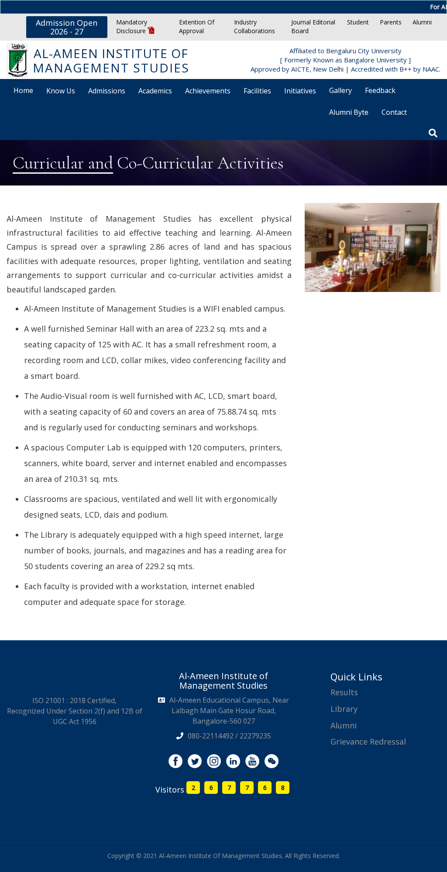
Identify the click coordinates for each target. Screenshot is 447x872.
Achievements (207, 91)
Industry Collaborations (254, 26)
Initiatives (300, 91)
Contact (394, 112)
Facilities (257, 91)
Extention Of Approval (196, 26)
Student (358, 22)
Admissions (106, 91)
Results (344, 692)
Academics (155, 91)
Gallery (340, 90)
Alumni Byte (348, 112)
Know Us (60, 91)
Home (23, 90)
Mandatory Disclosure (132, 26)
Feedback (380, 90)
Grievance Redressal (368, 741)
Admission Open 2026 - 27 (66, 27)
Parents (391, 22)
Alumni (422, 22)
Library (344, 709)
